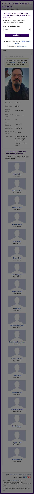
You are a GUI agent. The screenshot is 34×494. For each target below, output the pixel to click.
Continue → (17, 35)
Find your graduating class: (11, 26)
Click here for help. (22, 46)
